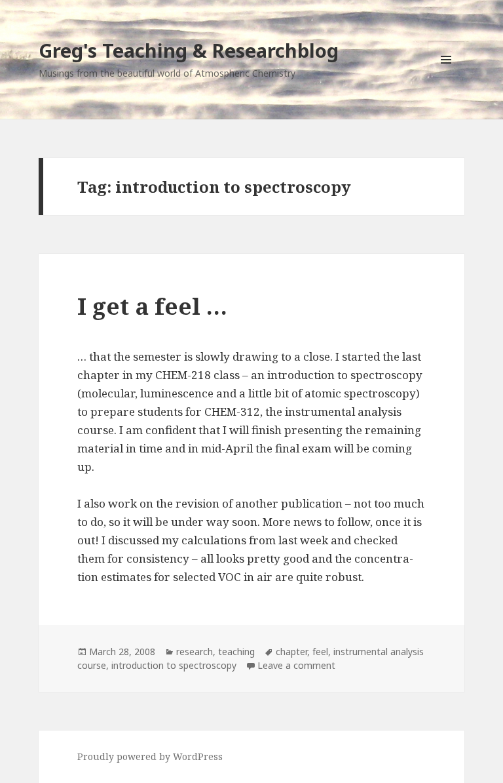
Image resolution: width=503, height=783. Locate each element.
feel (320, 651)
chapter (291, 651)
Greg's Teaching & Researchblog (189, 50)
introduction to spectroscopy (173, 665)
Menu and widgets (446, 77)
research (194, 651)
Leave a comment (296, 665)
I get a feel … (152, 306)
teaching (236, 651)
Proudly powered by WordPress (150, 756)
